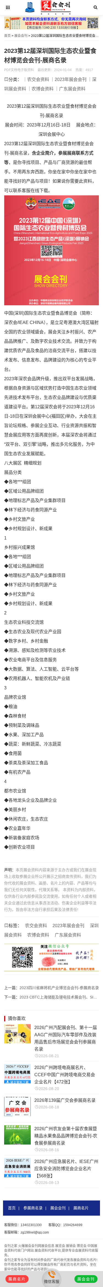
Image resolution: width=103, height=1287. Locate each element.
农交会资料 (36, 925)
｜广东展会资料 (70, 89)
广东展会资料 (68, 935)
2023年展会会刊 (68, 925)
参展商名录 (33, 1208)
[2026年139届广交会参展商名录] (17, 1114)
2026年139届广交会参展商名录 (65, 1100)
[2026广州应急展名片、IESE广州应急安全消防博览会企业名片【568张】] (17, 1175)
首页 (7, 36)
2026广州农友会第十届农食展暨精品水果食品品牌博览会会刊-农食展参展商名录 (65, 1135)
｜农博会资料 (40, 89)
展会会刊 (20, 36)
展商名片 (81, 1208)
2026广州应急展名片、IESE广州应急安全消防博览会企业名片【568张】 (66, 1168)
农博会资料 (38, 935)
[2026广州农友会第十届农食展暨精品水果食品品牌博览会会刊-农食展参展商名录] (17, 1143)
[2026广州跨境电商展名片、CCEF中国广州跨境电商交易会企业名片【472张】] (17, 1082)
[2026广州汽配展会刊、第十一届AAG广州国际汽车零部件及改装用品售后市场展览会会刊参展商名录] (17, 1042)
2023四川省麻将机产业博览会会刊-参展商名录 (59, 988)
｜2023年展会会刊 (68, 79)
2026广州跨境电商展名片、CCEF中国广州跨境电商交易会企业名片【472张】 (64, 1074)
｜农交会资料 (36, 79)
